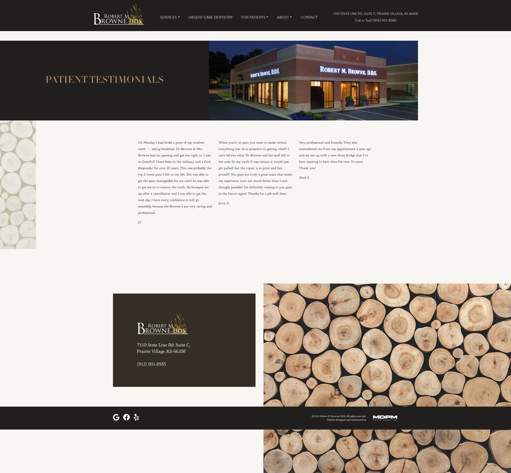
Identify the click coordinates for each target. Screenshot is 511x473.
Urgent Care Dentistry (210, 17)
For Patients (253, 17)
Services (168, 17)
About (283, 17)
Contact (309, 17)
